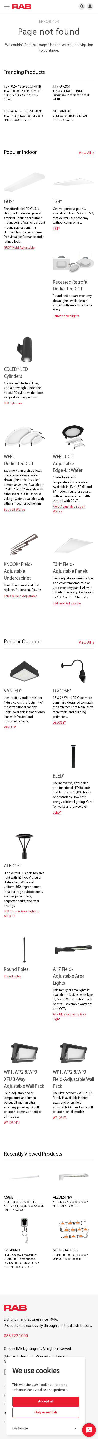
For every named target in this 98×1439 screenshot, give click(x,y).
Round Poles (16, 969)
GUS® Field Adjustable (19, 247)
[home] (20, 6)
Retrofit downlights (66, 316)
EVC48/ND (12, 1250)
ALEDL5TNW (62, 1198)
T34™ (56, 229)
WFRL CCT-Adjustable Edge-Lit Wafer (68, 464)
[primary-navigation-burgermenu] (6, 6)
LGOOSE (62, 691)
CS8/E (8, 1198)
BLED (59, 776)
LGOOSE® (59, 722)
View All (85, 153)
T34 (57, 202)
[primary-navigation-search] (82, 6)
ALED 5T (13, 866)
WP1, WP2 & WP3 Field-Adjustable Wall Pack (73, 1079)
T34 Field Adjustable (67, 603)
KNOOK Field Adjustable (20, 596)
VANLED (13, 691)
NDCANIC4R (62, 111)
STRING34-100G (65, 1250)
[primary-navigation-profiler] (92, 6)
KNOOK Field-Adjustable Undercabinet (18, 571)
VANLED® (10, 727)
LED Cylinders (13, 403)
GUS (9, 202)
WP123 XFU (12, 1123)
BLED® (57, 812)
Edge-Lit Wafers (14, 509)
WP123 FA (60, 1118)
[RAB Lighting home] (16, 1308)
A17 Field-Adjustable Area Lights (68, 976)
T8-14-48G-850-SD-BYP (23, 111)
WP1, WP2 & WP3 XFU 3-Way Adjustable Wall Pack (24, 1079)
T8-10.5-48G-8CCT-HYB (22, 87)
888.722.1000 (16, 1336)
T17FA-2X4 (61, 87)
